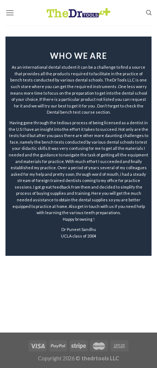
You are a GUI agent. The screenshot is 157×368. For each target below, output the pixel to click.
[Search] (149, 13)
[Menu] (9, 13)
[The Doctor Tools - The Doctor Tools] (78, 13)
